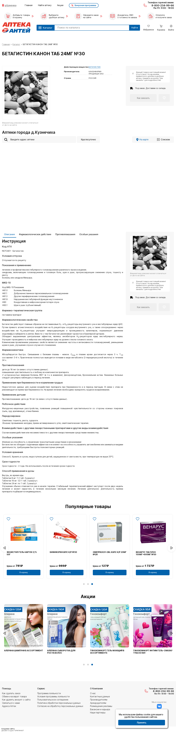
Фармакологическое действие (35, 234)
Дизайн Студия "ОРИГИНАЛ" (12, 731)
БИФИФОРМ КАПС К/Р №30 (63, 552)
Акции (60, 5)
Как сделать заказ (11, 693)
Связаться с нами (11, 703)
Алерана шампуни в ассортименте (24, 650)
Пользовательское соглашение (52, 699)
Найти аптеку (45, 5)
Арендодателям (98, 703)
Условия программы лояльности (53, 696)
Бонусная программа (85, 5)
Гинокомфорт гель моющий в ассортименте (107, 651)
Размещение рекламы (101, 706)
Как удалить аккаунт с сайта (16, 699)
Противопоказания (65, 234)
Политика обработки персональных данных (59, 703)
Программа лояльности (49, 693)
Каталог (16, 44)
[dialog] (141, 719)
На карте (143, 139)
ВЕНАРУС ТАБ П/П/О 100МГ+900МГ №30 (146, 553)
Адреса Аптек (9, 706)
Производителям (98, 699)
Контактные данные (100, 696)
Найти (134, 27)
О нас (93, 693)
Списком (165, 139)
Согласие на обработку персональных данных (60, 706)
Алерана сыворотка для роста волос (61, 651)
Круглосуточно (88, 139)
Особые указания (88, 234)
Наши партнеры (97, 712)
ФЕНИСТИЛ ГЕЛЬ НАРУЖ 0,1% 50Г (22, 553)
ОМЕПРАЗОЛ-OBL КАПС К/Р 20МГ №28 (110, 553)
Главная (28, 5)
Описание (9, 234)
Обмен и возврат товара (14, 696)
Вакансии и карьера (100, 709)
